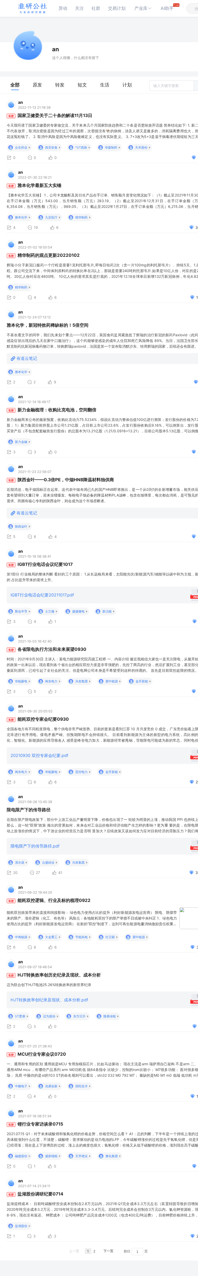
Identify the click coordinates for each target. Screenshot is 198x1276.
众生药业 (21, 147)
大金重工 (51, 937)
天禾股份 (141, 147)
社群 (96, 8)
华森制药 (111, 147)
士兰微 (49, 611)
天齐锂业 (81, 1156)
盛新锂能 (51, 1156)
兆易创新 (51, 1086)
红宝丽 (110, 937)
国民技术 (81, 1086)
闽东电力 (51, 681)
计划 (127, 85)
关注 (79, 8)
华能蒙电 (21, 681)
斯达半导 (21, 611)
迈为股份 (49, 1016)
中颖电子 (21, 1086)
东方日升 (79, 1016)
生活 (104, 85)
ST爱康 (20, 1016)
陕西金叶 (21, 526)
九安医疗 (51, 217)
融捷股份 (21, 1156)
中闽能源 (21, 937)
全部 (15, 85)
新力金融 (21, 442)
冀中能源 (111, 681)
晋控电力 (81, 772)
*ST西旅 (81, 147)
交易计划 (117, 8)
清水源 (19, 862)
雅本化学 (21, 217)
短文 (82, 85)
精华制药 (81, 217)
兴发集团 (81, 681)
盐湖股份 (21, 1226)
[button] (143, 8)
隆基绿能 (109, 1016)
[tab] (15, 85)
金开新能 (142, 681)
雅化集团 (111, 1156)
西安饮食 (51, 147)
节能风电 (81, 937)
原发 (37, 85)
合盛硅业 (48, 862)
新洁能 (107, 611)
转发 (59, 85)
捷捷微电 (78, 611)
